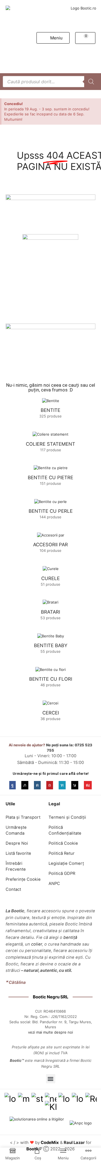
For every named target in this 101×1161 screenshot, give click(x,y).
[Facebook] (12, 785)
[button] (53, 38)
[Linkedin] (62, 785)
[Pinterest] (49, 785)
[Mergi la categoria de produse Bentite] (50, 400)
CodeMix (50, 1142)
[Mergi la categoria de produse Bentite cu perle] (50, 501)
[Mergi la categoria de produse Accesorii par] (50, 535)
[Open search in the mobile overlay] (50, 81)
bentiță (70, 937)
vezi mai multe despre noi (50, 1032)
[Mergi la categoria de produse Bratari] (50, 602)
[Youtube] (88, 785)
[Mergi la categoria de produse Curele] (50, 568)
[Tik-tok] (74, 785)
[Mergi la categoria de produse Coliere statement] (50, 434)
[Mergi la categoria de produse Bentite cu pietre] (50, 468)
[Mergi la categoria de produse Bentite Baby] (50, 635)
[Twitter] (24, 785)
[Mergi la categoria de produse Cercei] (50, 703)
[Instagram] (37, 785)
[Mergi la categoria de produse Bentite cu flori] (50, 669)
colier (36, 944)
